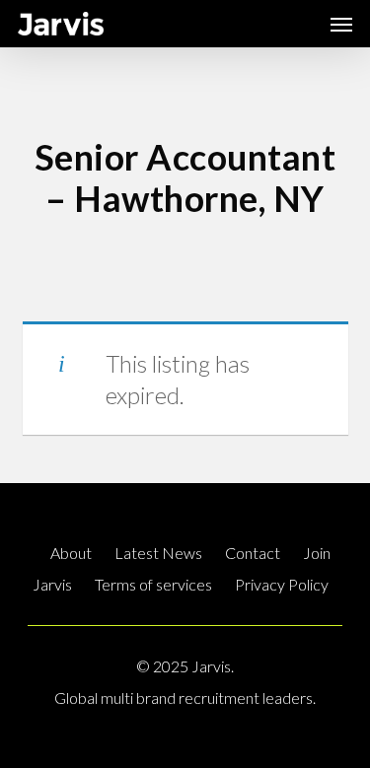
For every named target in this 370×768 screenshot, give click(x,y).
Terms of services (153, 584)
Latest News (158, 552)
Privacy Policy (282, 584)
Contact (252, 552)
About (71, 552)
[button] (341, 24)
